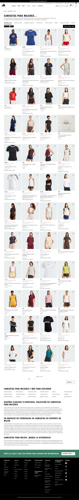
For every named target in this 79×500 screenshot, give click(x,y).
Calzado (28, 5)
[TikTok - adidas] (70, 476)
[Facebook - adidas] (70, 463)
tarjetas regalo (66, 3)
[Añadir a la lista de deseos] (19, 31)
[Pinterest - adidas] (70, 473)
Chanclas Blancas (56, 394)
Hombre (14, 5)
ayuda (54, 3)
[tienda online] (3, 5)
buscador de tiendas (48, 3)
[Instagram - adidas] (70, 466)
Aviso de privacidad (42, 497)
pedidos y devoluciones (59, 3)
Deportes (34, 5)
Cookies (36, 497)
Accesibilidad (59, 497)
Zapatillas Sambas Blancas (8, 394)
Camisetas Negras (32, 396)
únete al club (72, 3)
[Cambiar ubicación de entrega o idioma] (76, 3)
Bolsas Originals (19, 391)
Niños (23, 5)
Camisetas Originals (44, 391)
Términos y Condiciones (51, 497)
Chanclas (54, 396)
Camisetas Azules (32, 394)
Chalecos (54, 391)
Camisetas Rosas (43, 394)
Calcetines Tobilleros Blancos (20, 394)
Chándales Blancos (68, 391)
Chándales (66, 394)
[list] (39, 23)
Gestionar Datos (32, 497)
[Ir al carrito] (76, 5)
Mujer (19, 5)
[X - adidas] (70, 470)
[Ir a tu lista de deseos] (73, 5)
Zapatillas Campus (44, 396)
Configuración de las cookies (22, 497)
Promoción (40, 5)
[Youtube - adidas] (70, 480)
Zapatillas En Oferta (32, 391)
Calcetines (18, 396)
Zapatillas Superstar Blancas (8, 396)
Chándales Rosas (67, 396)
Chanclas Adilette (8, 391)
